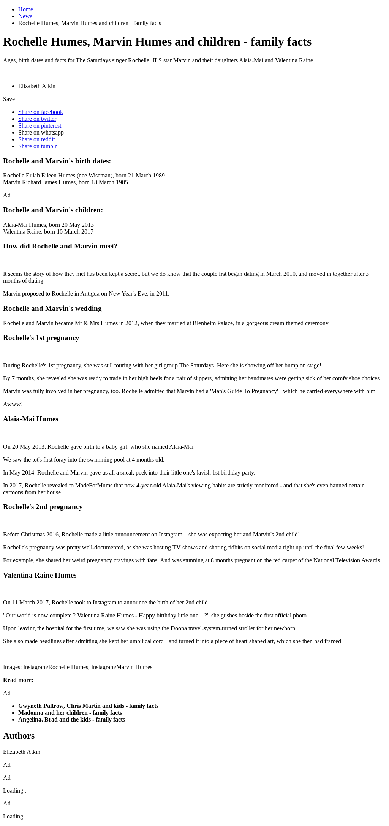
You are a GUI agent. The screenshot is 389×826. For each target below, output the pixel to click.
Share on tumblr (37, 146)
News (25, 16)
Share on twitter (37, 119)
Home (25, 9)
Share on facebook (40, 112)
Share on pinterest (39, 125)
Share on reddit (36, 139)
